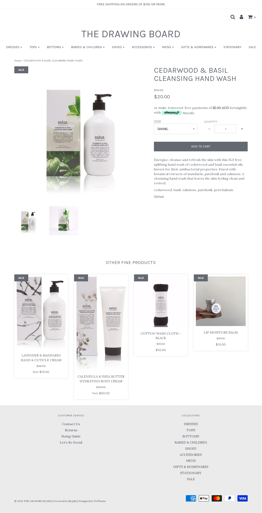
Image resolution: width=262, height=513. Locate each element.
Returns (71, 430)
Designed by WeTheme (92, 501)
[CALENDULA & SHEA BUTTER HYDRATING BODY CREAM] (101, 323)
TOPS (190, 430)
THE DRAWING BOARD (131, 34)
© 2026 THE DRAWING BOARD (33, 501)
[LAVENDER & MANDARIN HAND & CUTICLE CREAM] (41, 312)
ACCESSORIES (191, 455)
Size (157, 121)
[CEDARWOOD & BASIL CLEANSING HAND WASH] (28, 221)
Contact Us (71, 424)
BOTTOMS (190, 436)
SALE (252, 47)
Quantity (210, 121)
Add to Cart (200, 146)
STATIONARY (232, 47)
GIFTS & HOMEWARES (190, 467)
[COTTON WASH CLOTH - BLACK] (161, 301)
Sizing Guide (71, 436)
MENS (191, 461)
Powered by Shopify (65, 501)
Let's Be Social (71, 442)
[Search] (230, 16)
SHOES (190, 448)
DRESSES (191, 424)
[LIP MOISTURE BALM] (221, 301)
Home (17, 60)
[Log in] (239, 16)
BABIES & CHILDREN (191, 442)
